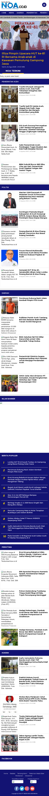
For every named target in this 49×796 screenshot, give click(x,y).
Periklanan (19, 776)
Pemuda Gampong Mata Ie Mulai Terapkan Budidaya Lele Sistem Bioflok (26, 511)
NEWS (11, 13)
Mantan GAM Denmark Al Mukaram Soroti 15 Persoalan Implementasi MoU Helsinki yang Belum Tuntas (32, 196)
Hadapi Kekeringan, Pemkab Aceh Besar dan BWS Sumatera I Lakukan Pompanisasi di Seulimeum (33, 613)
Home (6, 773)
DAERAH (20, 13)
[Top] (45, 792)
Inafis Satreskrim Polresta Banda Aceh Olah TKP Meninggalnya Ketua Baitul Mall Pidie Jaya (26, 528)
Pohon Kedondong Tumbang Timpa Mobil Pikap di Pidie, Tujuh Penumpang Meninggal (32, 593)
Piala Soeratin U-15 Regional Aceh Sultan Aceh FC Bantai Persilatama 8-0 (27, 537)
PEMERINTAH (32, 13)
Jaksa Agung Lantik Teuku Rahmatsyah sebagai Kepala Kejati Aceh (32, 738)
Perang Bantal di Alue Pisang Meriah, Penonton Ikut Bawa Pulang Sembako (32, 233)
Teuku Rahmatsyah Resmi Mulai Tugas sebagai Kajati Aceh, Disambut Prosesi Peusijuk (31, 719)
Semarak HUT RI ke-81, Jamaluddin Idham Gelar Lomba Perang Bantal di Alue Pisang (33, 272)
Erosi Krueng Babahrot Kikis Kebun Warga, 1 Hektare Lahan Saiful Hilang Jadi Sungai (33, 554)
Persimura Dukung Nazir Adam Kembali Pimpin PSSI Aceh (33, 299)
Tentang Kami (22, 773)
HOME (3, 13)
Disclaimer (28, 776)
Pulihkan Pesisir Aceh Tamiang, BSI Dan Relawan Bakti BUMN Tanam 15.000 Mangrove (33, 320)
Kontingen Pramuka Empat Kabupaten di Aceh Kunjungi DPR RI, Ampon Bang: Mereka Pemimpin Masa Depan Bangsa (33, 215)
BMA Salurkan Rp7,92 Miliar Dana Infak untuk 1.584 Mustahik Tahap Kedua (31, 339)
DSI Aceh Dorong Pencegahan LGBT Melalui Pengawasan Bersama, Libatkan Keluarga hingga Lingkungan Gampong (33, 129)
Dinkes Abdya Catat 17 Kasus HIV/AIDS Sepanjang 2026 (24, 519)
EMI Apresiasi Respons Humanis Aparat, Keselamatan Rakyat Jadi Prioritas (33, 574)
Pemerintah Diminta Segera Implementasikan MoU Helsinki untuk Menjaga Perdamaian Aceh (33, 359)
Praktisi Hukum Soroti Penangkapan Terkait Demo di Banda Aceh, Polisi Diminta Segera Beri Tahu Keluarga (33, 681)
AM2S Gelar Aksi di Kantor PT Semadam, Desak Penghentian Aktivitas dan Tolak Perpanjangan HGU (33, 379)
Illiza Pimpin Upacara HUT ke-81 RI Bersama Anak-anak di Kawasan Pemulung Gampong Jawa (23, 58)
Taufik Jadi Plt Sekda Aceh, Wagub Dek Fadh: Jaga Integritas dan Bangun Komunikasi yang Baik (31, 109)
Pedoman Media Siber (36, 773)
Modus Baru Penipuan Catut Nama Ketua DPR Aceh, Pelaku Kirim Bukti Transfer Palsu (33, 699)
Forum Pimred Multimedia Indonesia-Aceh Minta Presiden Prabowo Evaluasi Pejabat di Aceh (33, 254)
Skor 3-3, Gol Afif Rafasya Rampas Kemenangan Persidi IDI (22, 496)
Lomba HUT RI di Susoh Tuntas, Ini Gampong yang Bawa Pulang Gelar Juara (27, 463)
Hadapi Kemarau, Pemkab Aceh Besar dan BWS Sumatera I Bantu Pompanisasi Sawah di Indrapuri (33, 633)
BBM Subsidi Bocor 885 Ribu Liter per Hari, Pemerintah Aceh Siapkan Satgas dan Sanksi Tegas (32, 167)
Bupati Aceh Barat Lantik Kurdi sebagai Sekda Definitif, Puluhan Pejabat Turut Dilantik (27, 488)
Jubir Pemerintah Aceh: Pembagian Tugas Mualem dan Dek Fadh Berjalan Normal (33, 147)
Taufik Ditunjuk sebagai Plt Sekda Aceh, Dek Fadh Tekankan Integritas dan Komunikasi (31, 90)
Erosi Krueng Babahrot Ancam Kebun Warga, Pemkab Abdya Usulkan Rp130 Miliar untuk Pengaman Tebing (27, 479)
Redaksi (12, 773)
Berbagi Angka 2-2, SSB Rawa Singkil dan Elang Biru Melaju (25, 504)
